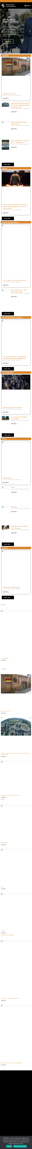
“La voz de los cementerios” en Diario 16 (14, 280)
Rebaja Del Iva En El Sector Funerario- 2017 (10, 795)
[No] (30, 1142)
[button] (25, 5)
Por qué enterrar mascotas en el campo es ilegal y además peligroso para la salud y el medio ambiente (15, 206)
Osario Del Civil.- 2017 (9, 93)
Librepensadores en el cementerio (12, 407)
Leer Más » (6, 98)
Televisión (14, 507)
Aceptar (9, 1146)
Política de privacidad (20, 1146)
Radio (12, 487)
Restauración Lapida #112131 (11, 587)
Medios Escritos (7, 478)
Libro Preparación (5, 658)
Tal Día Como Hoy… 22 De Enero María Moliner (11, 1062)
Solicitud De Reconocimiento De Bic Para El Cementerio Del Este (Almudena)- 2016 (20, 105)
